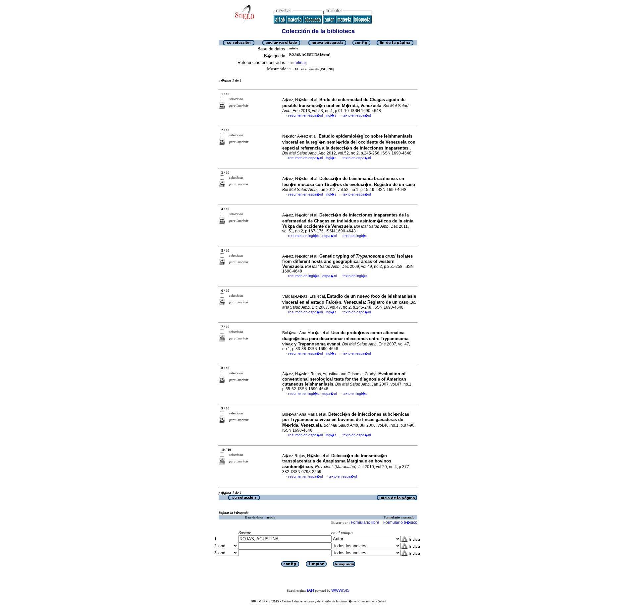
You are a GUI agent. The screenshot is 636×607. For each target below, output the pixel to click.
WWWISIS (340, 590)
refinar (300, 62)
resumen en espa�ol (305, 115)
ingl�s (331, 115)
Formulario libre (365, 522)
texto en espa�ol (357, 115)
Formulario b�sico (400, 522)
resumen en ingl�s (303, 236)
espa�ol (329, 236)
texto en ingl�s (355, 236)
